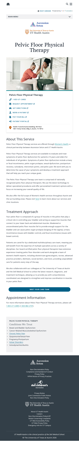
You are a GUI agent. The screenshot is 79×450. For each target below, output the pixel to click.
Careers (39, 414)
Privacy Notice (39, 393)
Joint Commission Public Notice (39, 395)
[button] (67, 3)
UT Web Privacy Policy (39, 423)
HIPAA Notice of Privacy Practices (39, 376)
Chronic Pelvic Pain (17, 333)
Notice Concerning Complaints (40, 418)
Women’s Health (61, 144)
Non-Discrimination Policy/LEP (40, 416)
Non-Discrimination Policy (39, 369)
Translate (68, 11)
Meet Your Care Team (39, 289)
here (37, 199)
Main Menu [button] (13, 17)
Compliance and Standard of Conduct (39, 372)
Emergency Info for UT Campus (39, 425)
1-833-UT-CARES (12, 306)
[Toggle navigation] (71, 4)
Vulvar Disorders (16, 342)
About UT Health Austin (39, 412)
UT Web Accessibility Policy (39, 421)
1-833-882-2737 (27, 306)
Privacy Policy (39, 374)
